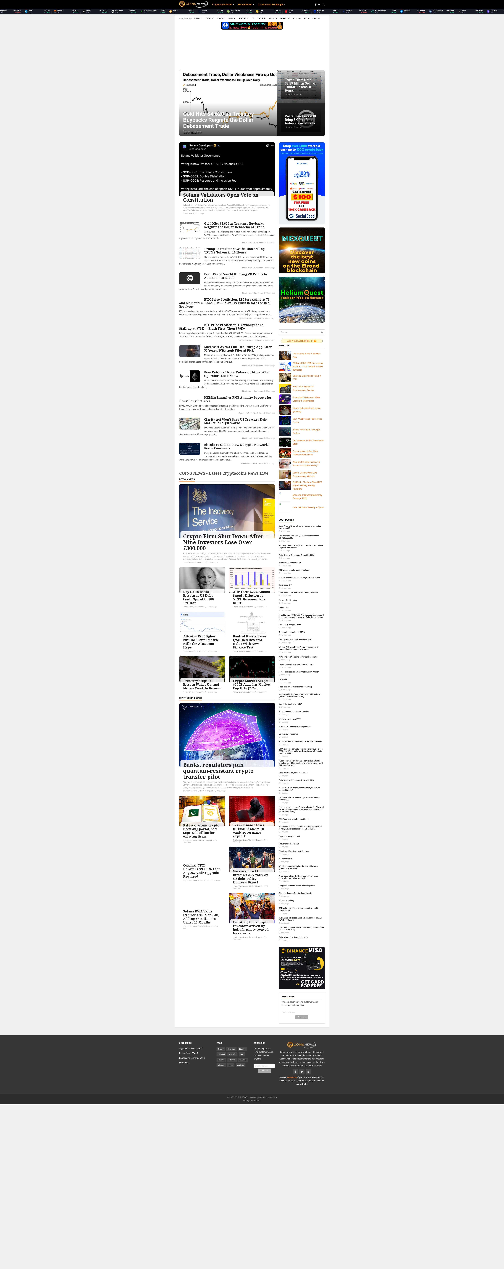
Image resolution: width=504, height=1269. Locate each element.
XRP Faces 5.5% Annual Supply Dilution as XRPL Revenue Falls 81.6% (251, 597)
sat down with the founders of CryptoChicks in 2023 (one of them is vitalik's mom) (300, 695)
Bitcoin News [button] (245, 4)
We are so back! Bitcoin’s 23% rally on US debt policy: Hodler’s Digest (250, 876)
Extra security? (285, 585)
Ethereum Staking (286, 901)
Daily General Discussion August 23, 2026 (296, 780)
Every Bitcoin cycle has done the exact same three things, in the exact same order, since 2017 (300, 828)
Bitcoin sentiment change (290, 563)
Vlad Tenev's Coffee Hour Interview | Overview (298, 593)
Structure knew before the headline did (295, 893)
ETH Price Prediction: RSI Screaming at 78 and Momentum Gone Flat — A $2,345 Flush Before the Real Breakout (225, 303)
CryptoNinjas (203, 926)
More (184, 1062)
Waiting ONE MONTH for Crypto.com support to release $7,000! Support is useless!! (299, 648)
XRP (253, 18)
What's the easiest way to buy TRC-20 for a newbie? (300, 741)
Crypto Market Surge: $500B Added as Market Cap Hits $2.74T (252, 684)
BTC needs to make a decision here (294, 570)
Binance (220, 18)
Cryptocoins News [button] (222, 4)
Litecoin (273, 18)
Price (306, 18)
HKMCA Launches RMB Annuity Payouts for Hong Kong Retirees (225, 399)
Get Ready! (283, 607)
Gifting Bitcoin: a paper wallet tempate (295, 640)
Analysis (316, 18)
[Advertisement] (252, 50)
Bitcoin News (247, 242)
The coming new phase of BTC (292, 632)
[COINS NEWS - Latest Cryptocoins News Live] (193, 4)
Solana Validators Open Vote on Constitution (220, 197)
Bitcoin (197, 18)
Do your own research (288, 734)
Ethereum (209, 18)
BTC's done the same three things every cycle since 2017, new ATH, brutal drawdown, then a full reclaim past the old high (301, 751)
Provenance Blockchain (289, 844)
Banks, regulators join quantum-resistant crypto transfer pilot (218, 770)
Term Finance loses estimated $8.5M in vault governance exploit (248, 830)
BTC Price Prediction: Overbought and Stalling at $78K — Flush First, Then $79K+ (221, 327)
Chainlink (284, 18)
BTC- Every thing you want (290, 625)
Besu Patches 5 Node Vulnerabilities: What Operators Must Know (237, 374)
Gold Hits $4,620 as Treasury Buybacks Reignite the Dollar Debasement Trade (234, 225)
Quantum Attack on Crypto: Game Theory (296, 664)
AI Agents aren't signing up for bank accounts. (298, 657)
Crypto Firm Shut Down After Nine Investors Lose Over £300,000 (223, 542)
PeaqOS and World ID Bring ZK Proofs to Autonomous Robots (235, 276)
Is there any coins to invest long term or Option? (299, 578)
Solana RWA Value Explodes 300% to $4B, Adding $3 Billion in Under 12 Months (201, 916)
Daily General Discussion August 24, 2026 (296, 555)
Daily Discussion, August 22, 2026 (293, 937)
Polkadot (243, 18)
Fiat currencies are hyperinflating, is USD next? (299, 672)
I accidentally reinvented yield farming (295, 687)
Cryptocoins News (246, 318)
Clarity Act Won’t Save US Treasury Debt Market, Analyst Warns (235, 421)
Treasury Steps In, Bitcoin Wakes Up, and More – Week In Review (202, 684)
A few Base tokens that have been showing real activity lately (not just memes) (299, 877)
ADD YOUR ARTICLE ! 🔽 (302, 341)
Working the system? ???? (290, 719)
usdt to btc (283, 679)
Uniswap (262, 18)
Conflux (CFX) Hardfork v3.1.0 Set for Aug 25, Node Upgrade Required (201, 870)
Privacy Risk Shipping (288, 600)
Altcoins (297, 18)
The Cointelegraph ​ (206, 791)
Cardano (232, 18)
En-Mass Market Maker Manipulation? (295, 726)
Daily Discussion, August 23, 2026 (293, 773)
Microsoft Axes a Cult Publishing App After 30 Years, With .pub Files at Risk (238, 348)
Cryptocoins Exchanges (192, 1058)
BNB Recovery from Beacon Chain (293, 819)
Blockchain (258, 318)
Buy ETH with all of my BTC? (290, 704)
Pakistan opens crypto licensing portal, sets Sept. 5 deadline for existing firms (201, 830)
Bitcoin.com (187, 214)
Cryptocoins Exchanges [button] (270, 4)
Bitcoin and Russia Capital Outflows (294, 851)
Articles (284, 345)
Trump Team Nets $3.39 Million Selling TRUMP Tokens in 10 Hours (234, 250)
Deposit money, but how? (289, 836)
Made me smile (285, 859)
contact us (292, 1077)
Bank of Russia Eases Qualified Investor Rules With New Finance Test (249, 641)
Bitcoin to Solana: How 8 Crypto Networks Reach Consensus (236, 446)
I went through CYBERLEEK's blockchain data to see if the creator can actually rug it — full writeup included (301, 616)
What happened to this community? (294, 711)
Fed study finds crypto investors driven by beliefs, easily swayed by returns (251, 927)
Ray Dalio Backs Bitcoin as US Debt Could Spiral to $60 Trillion (198, 597)
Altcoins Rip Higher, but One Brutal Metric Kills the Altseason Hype (201, 641)
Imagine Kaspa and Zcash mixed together (297, 886)
